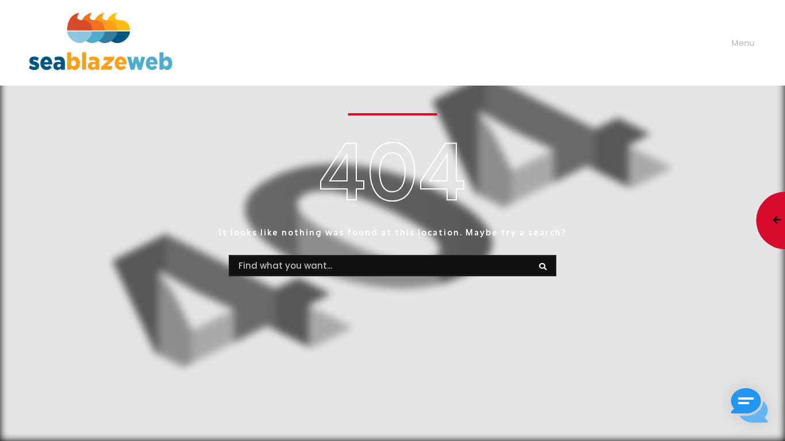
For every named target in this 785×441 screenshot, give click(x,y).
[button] (749, 405)
